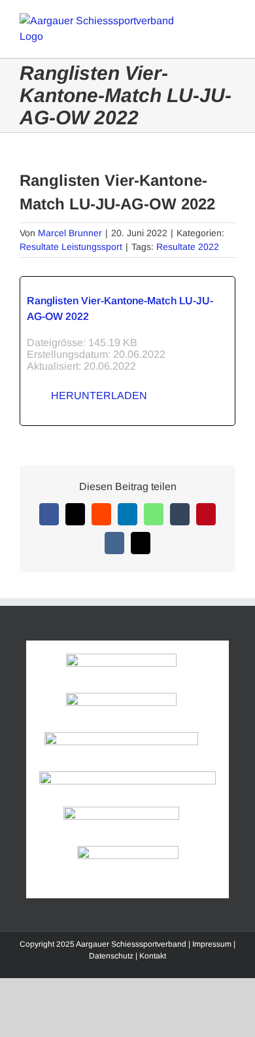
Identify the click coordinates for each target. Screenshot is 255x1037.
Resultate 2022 (187, 246)
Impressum (211, 944)
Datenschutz (111, 955)
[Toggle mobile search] (206, 20)
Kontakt (152, 955)
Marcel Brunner (70, 233)
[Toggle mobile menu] (230, 20)
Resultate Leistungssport (71, 246)
